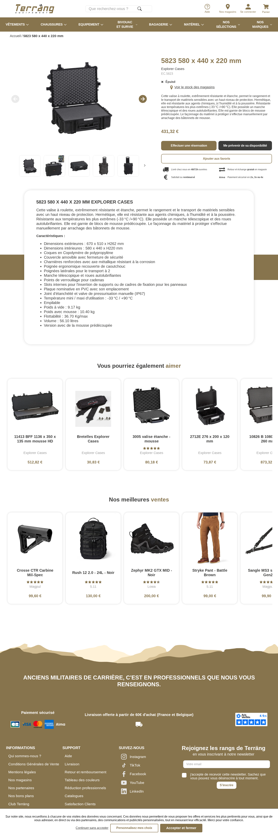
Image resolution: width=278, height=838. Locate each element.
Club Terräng (18, 804)
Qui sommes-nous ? (24, 756)
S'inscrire (226, 785)
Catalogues (74, 796)
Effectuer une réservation (189, 145)
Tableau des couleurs (82, 780)
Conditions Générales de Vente (33, 764)
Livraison (72, 764)
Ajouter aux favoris (216, 158)
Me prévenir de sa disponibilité (245, 145)
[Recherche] (139, 9)
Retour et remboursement (85, 772)
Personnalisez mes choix (134, 827)
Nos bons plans (21, 796)
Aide (68, 756)
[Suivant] (144, 166)
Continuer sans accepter (92, 827)
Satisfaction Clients (80, 804)
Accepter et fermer (181, 828)
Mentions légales (22, 772)
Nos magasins (20, 780)
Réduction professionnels (85, 788)
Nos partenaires (21, 788)
